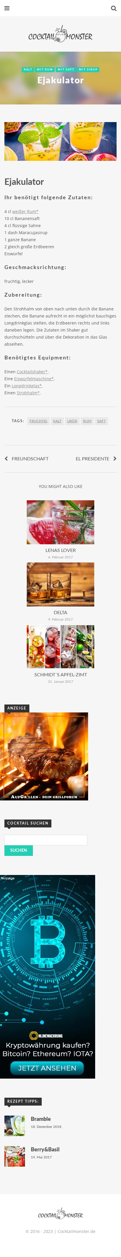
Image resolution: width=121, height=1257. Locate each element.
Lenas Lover (61, 550)
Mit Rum (45, 69)
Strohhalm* (28, 393)
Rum (87, 421)
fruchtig (38, 421)
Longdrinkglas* (27, 385)
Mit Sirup (88, 69)
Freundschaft (30, 459)
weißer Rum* (25, 211)
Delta (60, 612)
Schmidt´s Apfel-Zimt (60, 675)
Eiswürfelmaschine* (34, 378)
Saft (101, 421)
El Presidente (92, 459)
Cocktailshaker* (32, 371)
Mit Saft (66, 69)
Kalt (28, 69)
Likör (72, 421)
